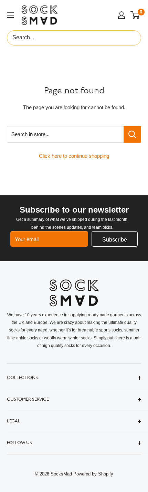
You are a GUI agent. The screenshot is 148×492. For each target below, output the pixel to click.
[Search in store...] (132, 134)
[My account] (121, 15)
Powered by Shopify (93, 473)
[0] (135, 15)
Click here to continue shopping (74, 156)
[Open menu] (10, 15)
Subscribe (114, 240)
